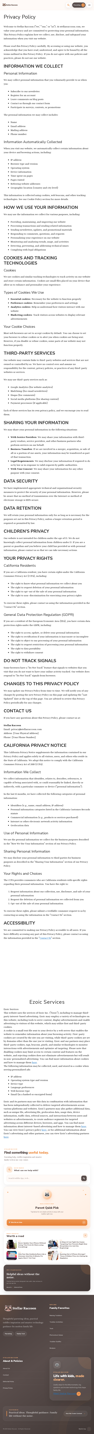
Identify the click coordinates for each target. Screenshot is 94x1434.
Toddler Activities (70, 1322)
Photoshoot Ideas (70, 1335)
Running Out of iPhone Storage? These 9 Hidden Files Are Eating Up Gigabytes (74, 1256)
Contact (23, 1375)
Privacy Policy (23, 1388)
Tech (70, 1329)
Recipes (70, 1348)
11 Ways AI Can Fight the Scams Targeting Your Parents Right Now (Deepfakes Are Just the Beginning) (73, 1245)
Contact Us (45, 938)
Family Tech (21, 1334)
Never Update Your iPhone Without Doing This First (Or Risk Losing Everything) (32, 1245)
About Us (9, 1287)
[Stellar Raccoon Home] (26, 5)
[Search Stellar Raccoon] (84, 1178)
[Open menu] (89, 5)
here (34, 1062)
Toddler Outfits (70, 1342)
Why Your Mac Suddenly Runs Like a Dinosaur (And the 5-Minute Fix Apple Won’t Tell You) (32, 1256)
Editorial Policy (18, 1287)
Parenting (8, 1334)
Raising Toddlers (70, 1315)
